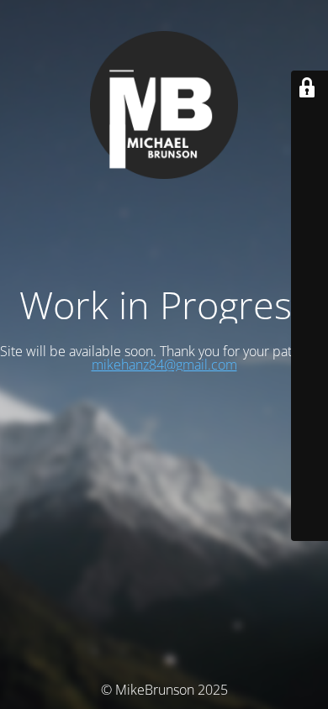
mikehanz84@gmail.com (164, 364)
